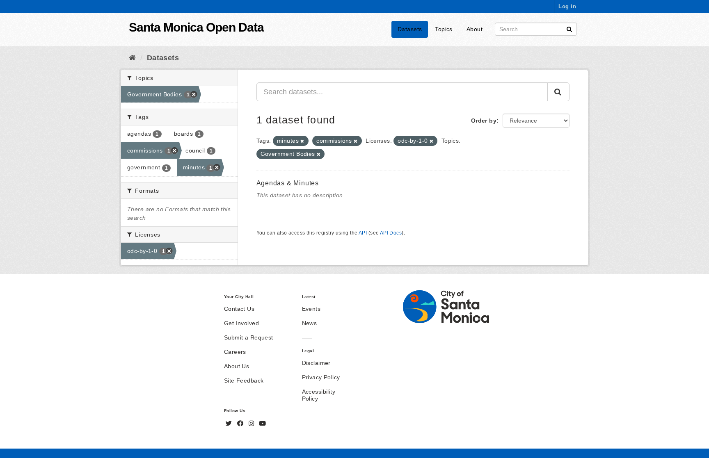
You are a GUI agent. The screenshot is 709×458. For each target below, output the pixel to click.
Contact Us (239, 308)
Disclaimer (316, 363)
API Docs (391, 233)
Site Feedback (243, 380)
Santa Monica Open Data (196, 27)
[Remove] (302, 141)
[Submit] (569, 28)
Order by (483, 120)
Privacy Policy (321, 377)
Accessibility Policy (318, 395)
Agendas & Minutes (287, 183)
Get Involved (241, 323)
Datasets (410, 29)
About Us (236, 366)
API (363, 233)
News (309, 323)
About (475, 29)
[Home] (132, 58)
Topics (444, 29)
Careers (235, 352)
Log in (567, 6)
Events (311, 308)
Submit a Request (248, 337)
